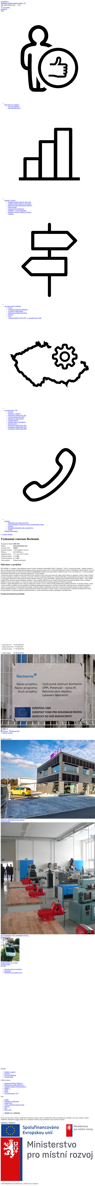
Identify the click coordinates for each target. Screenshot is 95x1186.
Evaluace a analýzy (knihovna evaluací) (19, 212)
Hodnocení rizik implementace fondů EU (20, 205)
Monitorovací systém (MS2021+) (14, 1085)
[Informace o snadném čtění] (47, 1067)
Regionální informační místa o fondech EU (20, 528)
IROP (6, 1092)
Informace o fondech (14, 413)
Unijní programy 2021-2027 (16, 417)
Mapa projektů (12, 207)
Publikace (11, 214)
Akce (9, 316)
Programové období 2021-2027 (17, 415)
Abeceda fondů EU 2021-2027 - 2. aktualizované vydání (24, 318)
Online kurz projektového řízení (17, 313)
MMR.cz (7, 1088)
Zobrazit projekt (5, 821)
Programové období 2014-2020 (17, 425)
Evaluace (7, 1073)
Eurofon (10, 526)
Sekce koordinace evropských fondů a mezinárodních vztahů (26, 524)
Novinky (10, 412)
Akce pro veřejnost (13, 106)
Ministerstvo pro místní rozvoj (13, 972)
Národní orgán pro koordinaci (17, 422)
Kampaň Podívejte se (14, 108)
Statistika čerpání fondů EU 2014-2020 (19, 204)
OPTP (6, 1090)
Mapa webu (7, 1110)
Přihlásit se (4, 9)
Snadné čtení (8, 1103)
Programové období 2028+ (16, 419)
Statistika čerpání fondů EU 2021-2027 (19, 202)
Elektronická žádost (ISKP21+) (14, 1083)
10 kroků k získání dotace (15, 311)
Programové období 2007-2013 (17, 427)
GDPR (6, 1100)
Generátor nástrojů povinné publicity (15, 1086)
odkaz (17, 1119)
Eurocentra (7, 971)
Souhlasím (12, 1123)
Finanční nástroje (13, 420)
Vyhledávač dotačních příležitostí (17, 309)
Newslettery (14, 531)
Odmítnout (4, 1123)
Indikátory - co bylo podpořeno (17, 210)
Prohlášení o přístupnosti (11, 1101)
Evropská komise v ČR (11, 1093)
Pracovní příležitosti (10, 1075)
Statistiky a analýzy (10, 1072)
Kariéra (10, 529)
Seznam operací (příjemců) (16, 209)
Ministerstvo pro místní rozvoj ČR (18, 523)
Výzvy (10, 308)
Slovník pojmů (12, 424)
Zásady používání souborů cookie (14, 1105)
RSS (5, 1108)
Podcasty (10, 314)
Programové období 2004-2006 (17, 429)
